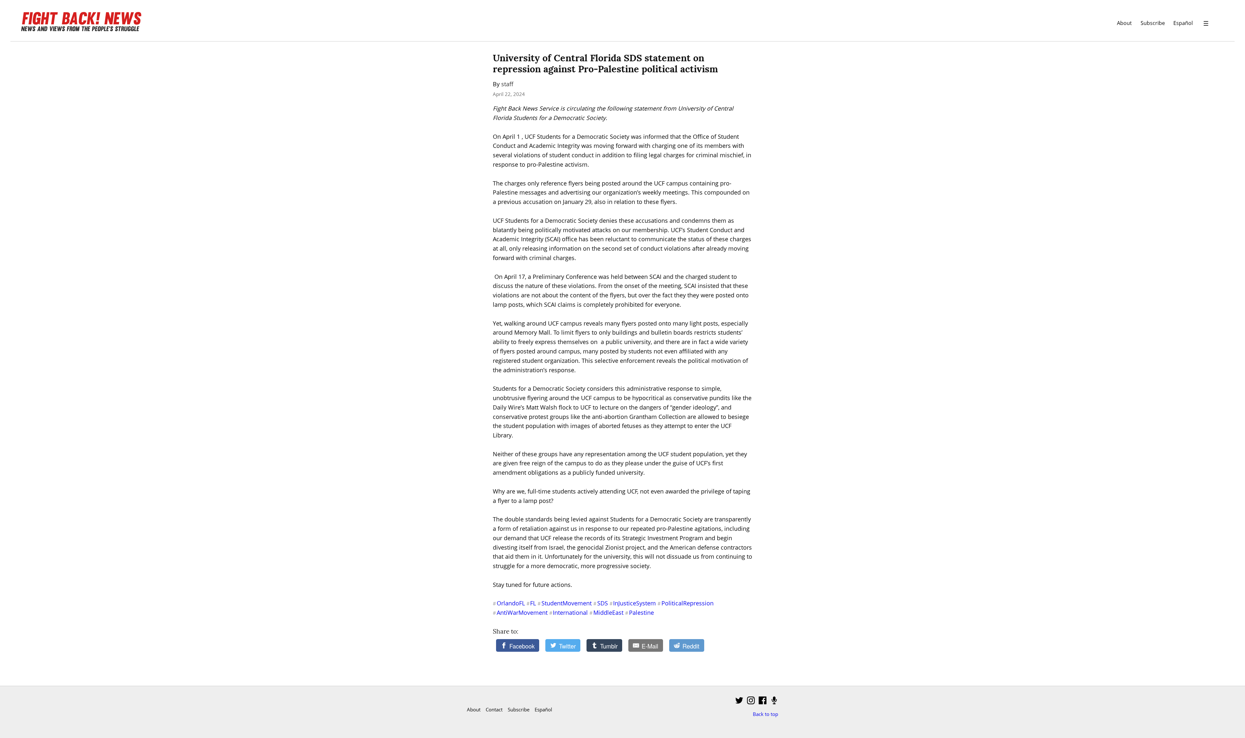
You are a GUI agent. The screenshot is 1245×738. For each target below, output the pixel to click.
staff (507, 84)
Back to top (765, 714)
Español (1183, 23)
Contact (494, 709)
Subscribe (1153, 23)
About (1124, 23)
